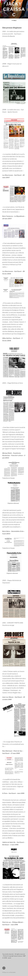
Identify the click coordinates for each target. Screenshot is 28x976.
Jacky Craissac (14, 9)
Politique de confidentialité (8, 972)
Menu (14, 20)
